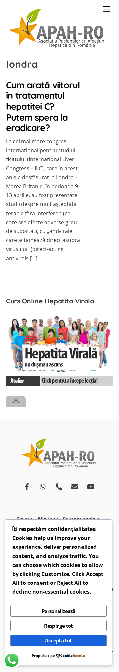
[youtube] (90, 486)
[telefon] (58, 486)
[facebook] (27, 486)
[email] (74, 486)
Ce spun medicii (81, 518)
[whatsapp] (43, 486)
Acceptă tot (58, 640)
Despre (24, 518)
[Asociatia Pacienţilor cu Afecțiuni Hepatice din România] (58, 46)
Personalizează (59, 611)
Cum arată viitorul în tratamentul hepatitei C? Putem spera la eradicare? (43, 106)
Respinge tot (58, 625)
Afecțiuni (47, 518)
